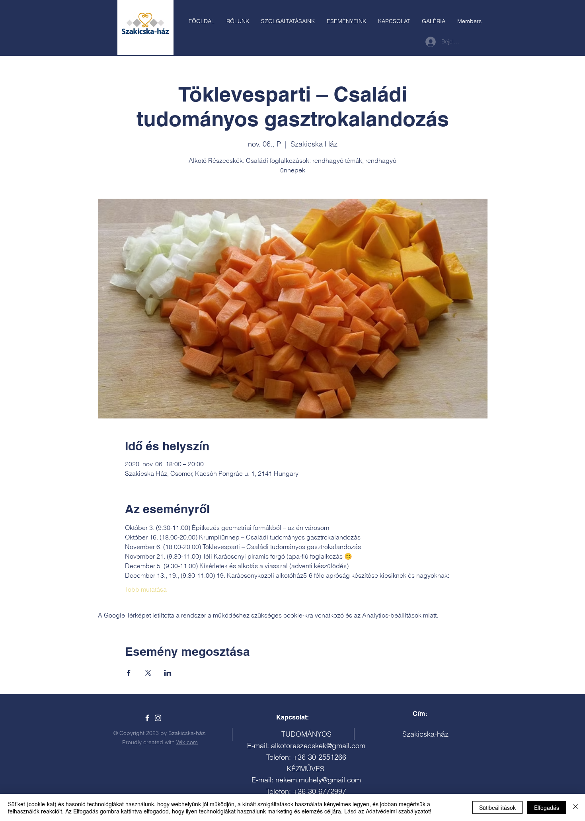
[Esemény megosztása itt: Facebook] (129, 673)
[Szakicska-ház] (147, 717)
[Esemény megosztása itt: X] (148, 673)
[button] (288, 21)
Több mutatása (146, 589)
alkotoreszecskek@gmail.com (318, 745)
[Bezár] (575, 807)
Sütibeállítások (497, 807)
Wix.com (187, 742)
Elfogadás (546, 807)
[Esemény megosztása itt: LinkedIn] (168, 673)
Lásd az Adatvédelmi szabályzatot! (387, 811)
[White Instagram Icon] (158, 717)
